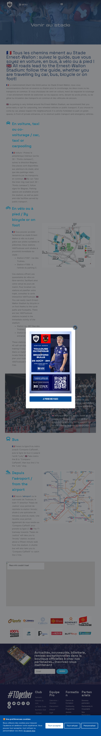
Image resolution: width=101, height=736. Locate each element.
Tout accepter (54, 726)
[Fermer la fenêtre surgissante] (75, 327)
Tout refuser (72, 726)
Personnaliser (90, 726)
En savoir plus (29, 731)
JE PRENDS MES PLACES (50, 399)
